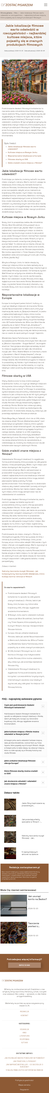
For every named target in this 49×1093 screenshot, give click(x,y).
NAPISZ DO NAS (24, 965)
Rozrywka (24, 1039)
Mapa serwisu (24, 1085)
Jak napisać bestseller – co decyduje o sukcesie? (24, 1065)
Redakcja (24, 1011)
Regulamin (24, 1089)
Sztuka (24, 1042)
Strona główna (6, 13)
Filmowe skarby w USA (18, 159)
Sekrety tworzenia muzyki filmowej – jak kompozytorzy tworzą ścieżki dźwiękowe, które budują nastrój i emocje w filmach (23, 574)
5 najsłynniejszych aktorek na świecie (30, 853)
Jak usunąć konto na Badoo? (37, 898)
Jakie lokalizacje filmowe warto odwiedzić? (22, 147)
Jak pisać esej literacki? (24, 1061)
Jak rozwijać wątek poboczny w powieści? (24, 1058)
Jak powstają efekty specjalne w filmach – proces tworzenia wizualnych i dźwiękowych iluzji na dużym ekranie (33, 820)
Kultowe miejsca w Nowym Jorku (22, 152)
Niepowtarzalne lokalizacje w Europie (24, 156)
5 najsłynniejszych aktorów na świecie (24, 1070)
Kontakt (24, 1015)
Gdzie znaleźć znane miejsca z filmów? (25, 163)
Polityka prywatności (24, 1080)
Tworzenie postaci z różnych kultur (36, 925)
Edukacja (24, 1029)
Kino (16, 13)
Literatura (25, 1036)
